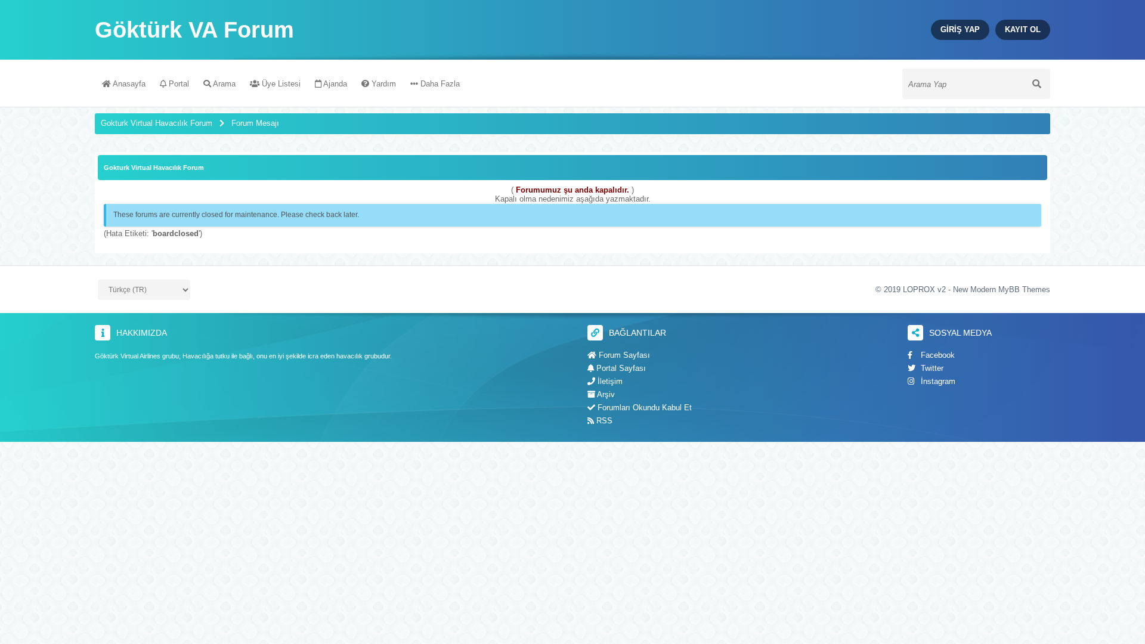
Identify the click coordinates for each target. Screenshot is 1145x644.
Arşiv (605, 394)
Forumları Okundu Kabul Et (643, 407)
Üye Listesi (280, 83)
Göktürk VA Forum (194, 29)
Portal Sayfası (620, 368)
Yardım (382, 83)
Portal (177, 83)
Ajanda (334, 83)
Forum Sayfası (623, 355)
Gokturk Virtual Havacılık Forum (156, 123)
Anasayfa (128, 83)
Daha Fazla (439, 83)
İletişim (609, 381)
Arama (223, 83)
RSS (603, 420)
